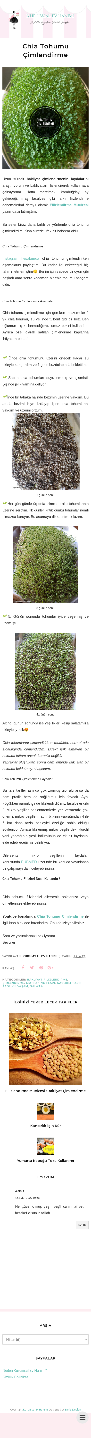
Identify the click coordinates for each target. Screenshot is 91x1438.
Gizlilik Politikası (15, 1377)
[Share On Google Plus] (50, 968)
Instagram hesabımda (20, 258)
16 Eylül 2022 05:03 (28, 1197)
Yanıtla (82, 1225)
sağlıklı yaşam (15, 986)
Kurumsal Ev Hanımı (35, 1409)
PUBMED (29, 862)
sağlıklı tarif (69, 983)
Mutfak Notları (40, 983)
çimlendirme (13, 983)
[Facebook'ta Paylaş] (23, 968)
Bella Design (73, 1409)
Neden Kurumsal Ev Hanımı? (24, 1370)
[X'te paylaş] (32, 968)
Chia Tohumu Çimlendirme (60, 916)
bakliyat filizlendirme (47, 979)
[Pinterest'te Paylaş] (41, 968)
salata (36, 986)
